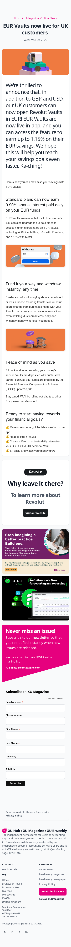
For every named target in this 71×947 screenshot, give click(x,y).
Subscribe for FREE (53, 891)
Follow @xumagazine (51, 899)
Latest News (46, 869)
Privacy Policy (47, 884)
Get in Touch (9, 869)
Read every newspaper (52, 879)
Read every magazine (51, 874)
